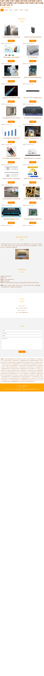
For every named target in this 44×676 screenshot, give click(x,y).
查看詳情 (11, 40)
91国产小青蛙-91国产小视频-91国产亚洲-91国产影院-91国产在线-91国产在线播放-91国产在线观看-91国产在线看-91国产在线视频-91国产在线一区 (21, 3)
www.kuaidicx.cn (23, 310)
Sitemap (38, 389)
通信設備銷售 (18, 389)
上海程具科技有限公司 (6, 7)
